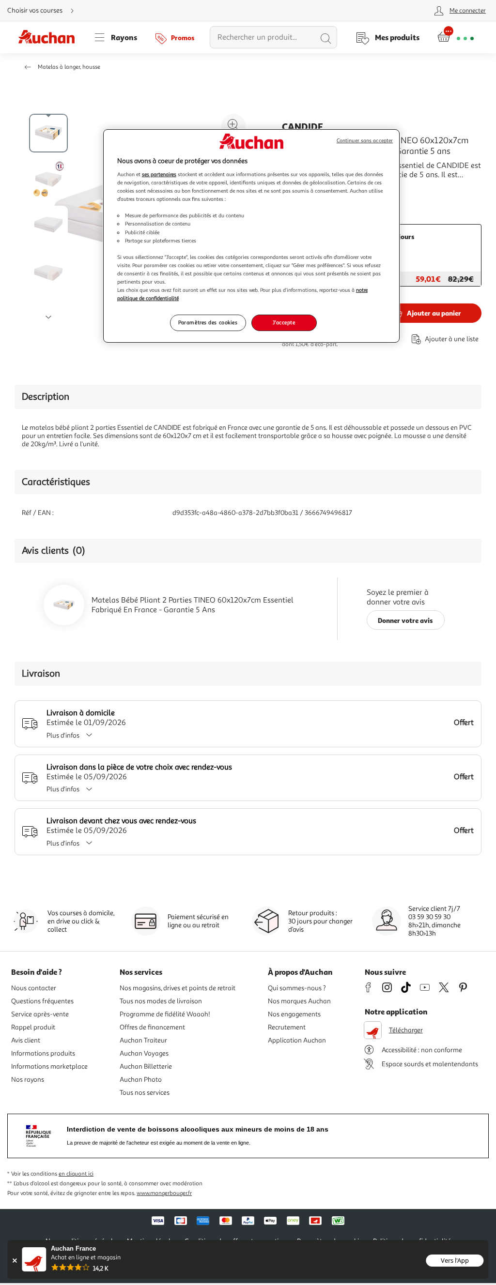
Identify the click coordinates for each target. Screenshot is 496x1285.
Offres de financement (152, 1027)
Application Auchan (297, 1040)
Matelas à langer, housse (69, 67)
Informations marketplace (49, 1066)
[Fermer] (14, 1260)
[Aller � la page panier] (455, 37)
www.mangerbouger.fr (164, 1193)
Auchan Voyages (144, 1053)
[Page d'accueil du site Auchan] (50, 37)
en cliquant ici (76, 1174)
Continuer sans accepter (365, 140)
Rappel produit (33, 1027)
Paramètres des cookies (208, 322)
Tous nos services (145, 1092)
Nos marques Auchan (299, 1001)
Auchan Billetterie (146, 1066)
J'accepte (284, 322)
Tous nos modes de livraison (161, 1001)
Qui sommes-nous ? (297, 988)
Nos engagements (294, 1014)
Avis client (25, 1040)
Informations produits (43, 1053)
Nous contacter (33, 988)
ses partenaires (159, 174)
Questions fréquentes (42, 1001)
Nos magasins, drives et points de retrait (177, 988)
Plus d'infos (62, 735)
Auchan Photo (141, 1079)
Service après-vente (40, 1014)
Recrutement (287, 1027)
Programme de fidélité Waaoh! (165, 1014)
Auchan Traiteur (143, 1040)
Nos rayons (27, 1079)
